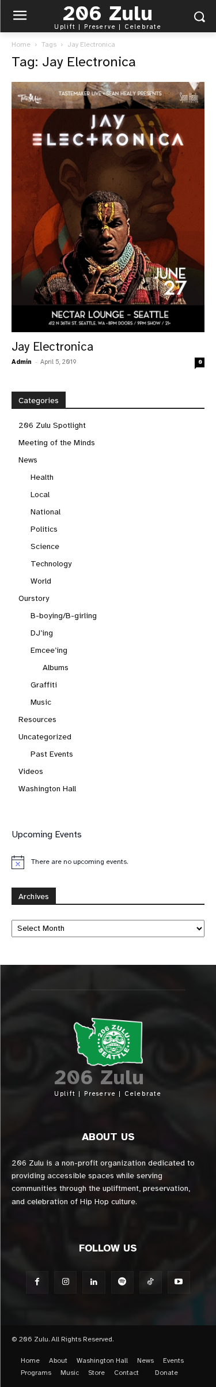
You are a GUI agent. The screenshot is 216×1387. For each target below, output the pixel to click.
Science (45, 546)
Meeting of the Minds (56, 443)
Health (42, 477)
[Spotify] (122, 1282)
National (45, 512)
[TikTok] (150, 1282)
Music (41, 702)
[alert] (108, 862)
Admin (22, 362)
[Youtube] (179, 1282)
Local (40, 494)
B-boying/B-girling (64, 616)
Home (21, 44)
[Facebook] (37, 1282)
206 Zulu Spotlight (52, 425)
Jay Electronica (52, 346)
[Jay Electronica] (108, 207)
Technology (51, 564)
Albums (56, 667)
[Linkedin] (93, 1282)
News (27, 460)
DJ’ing (42, 633)
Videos (30, 771)
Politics (44, 529)
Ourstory (33, 598)
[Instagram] (65, 1282)
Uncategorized (44, 737)
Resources (37, 719)
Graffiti (44, 685)
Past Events (52, 754)
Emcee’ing (49, 650)
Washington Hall (47, 789)
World (41, 581)
